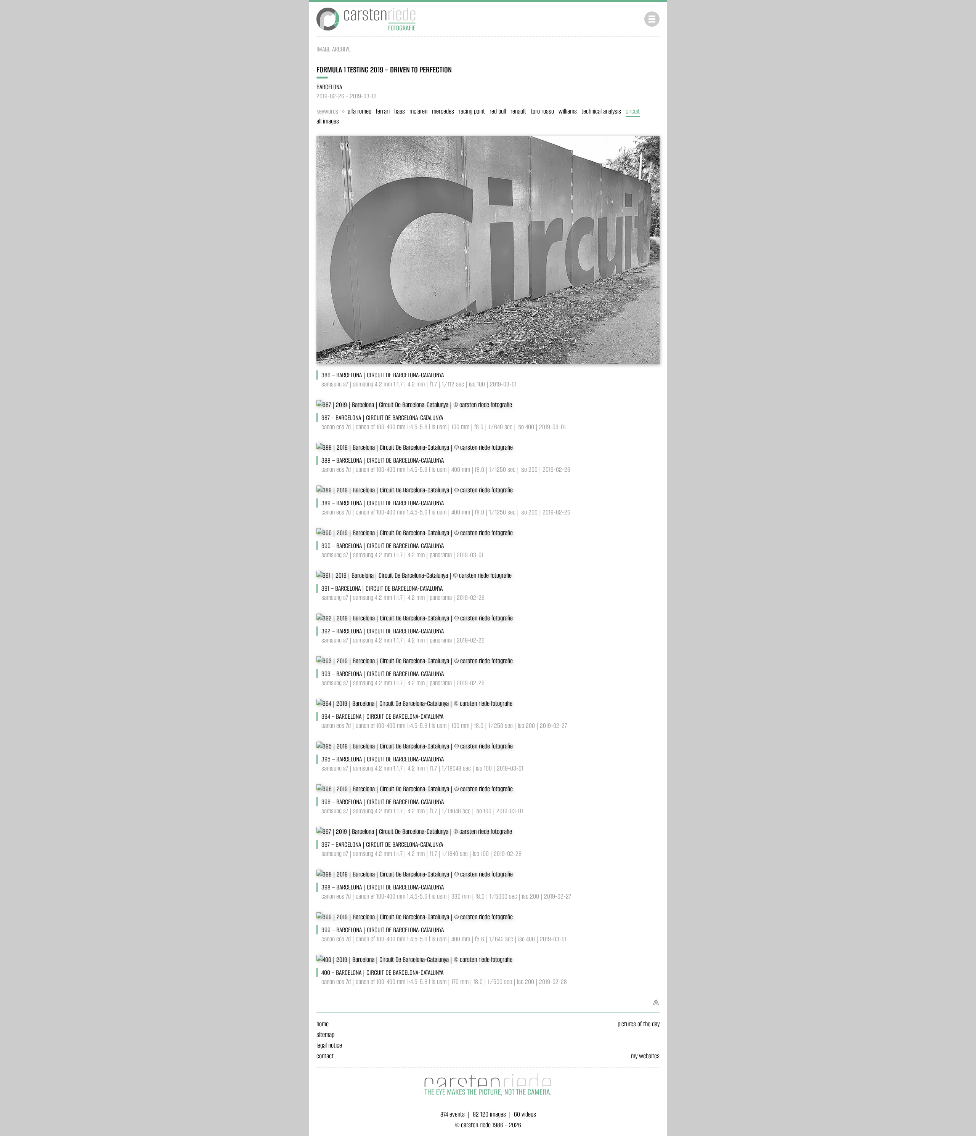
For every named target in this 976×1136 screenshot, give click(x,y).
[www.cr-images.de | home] (366, 32)
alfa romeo (359, 111)
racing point (472, 111)
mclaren (418, 111)
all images (327, 121)
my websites (645, 1056)
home (322, 1024)
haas (399, 111)
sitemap (325, 1034)
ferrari (383, 111)
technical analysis (601, 111)
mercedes (443, 111)
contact (325, 1056)
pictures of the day (639, 1024)
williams (568, 111)
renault (518, 111)
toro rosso (542, 111)
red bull (498, 111)
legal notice (329, 1045)
